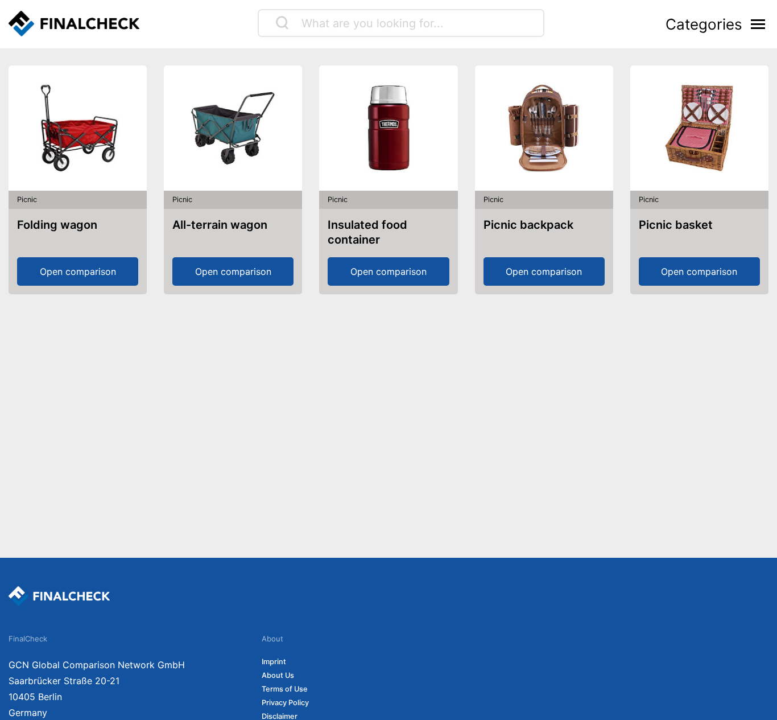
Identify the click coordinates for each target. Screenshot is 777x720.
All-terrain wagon (219, 225)
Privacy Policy (285, 702)
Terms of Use (285, 689)
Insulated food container (367, 232)
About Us (278, 675)
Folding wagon (57, 225)
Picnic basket (676, 225)
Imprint (274, 661)
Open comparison (78, 271)
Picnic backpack (528, 225)
